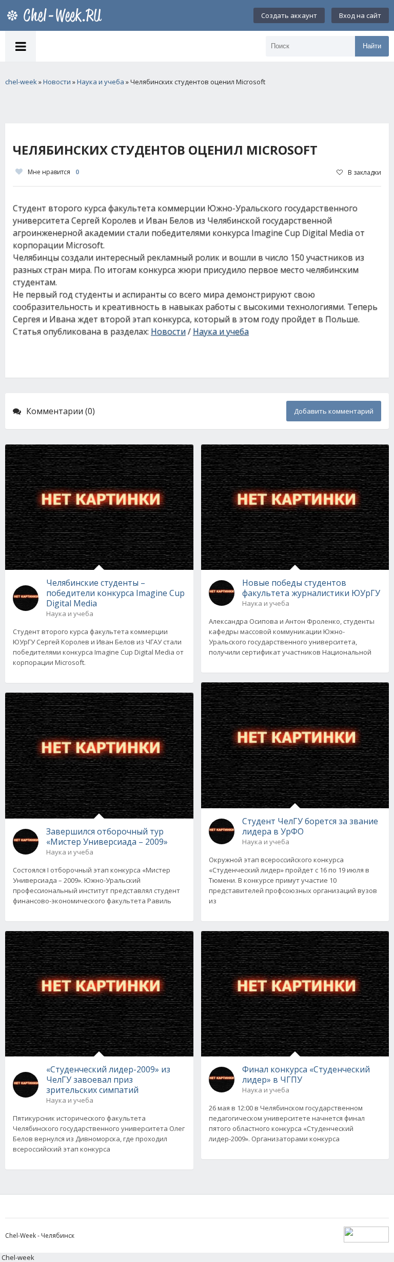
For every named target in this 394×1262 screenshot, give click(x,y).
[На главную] (56, 15)
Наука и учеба (221, 331)
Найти (372, 46)
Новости (168, 331)
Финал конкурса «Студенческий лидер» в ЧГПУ (306, 1074)
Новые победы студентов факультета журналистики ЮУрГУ (311, 588)
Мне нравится (53, 172)
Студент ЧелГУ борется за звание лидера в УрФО (310, 826)
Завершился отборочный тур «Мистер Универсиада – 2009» (107, 836)
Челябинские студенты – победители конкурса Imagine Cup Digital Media (115, 593)
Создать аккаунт (289, 15)
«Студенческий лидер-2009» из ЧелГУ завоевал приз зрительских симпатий (108, 1079)
